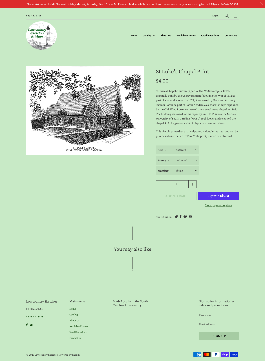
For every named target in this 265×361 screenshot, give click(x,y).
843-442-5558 (33, 15)
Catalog (147, 35)
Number (163, 170)
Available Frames (186, 35)
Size (160, 150)
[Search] (226, 15)
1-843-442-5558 (34, 316)
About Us (165, 35)
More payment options (218, 205)
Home (134, 35)
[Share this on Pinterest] (185, 216)
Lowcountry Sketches (46, 354)
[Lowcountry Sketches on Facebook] (27, 324)
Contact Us (231, 35)
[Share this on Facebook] (180, 216)
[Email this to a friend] (190, 216)
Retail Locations (210, 35)
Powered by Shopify (69, 354)
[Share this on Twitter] (176, 216)
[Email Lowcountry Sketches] (31, 324)
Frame (162, 160)
